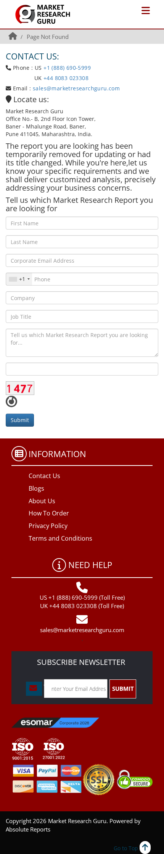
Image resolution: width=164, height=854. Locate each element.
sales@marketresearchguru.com (76, 88)
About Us (42, 501)
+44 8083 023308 (65, 78)
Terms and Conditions (60, 538)
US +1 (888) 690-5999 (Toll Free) (82, 597)
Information (57, 453)
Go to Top (127, 848)
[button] (145, 11)
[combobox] (19, 279)
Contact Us (44, 476)
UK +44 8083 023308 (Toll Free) (82, 606)
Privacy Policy (48, 526)
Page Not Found (48, 36)
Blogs (36, 488)
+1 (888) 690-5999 (67, 67)
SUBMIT (123, 688)
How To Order (49, 513)
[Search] (133, 11)
